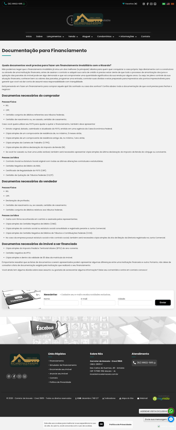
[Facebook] (147, 3)
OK (101, 424)
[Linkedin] (155, 3)
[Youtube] (151, 3)
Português (163, 4)
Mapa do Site (127, 398)
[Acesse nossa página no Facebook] (49, 331)
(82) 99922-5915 (15, 4)
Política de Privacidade (60, 382)
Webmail (144, 398)
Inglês (168, 4)
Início (29, 36)
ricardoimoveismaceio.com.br (104, 374)
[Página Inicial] (88, 20)
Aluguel (86, 36)
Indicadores (110, 398)
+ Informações (127, 36)
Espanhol (172, 4)
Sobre (39, 36)
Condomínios (104, 36)
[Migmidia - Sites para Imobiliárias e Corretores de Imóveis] (161, 400)
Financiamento (57, 361)
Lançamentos (54, 36)
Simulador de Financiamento (63, 365)
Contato (145, 36)
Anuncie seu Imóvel (59, 373)
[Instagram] (143, 3)
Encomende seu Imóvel (61, 369)
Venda (72, 36)
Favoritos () (131, 4)
